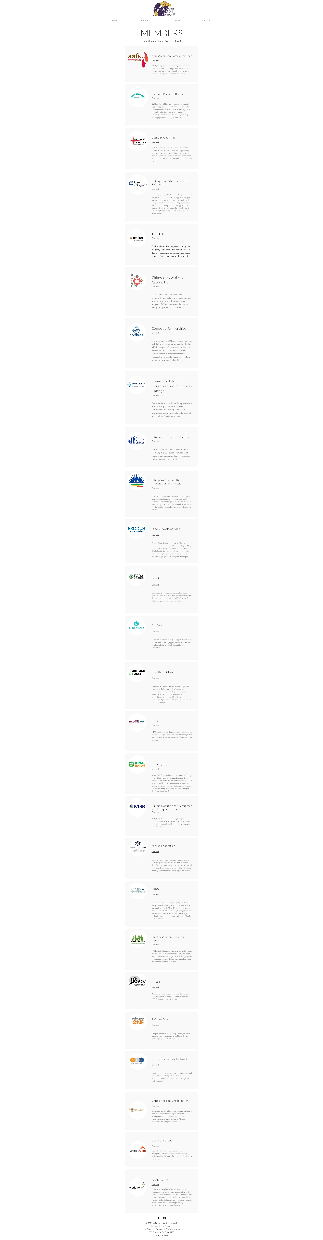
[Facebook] (158, 1217)
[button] (114, 20)
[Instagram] (164, 1217)
